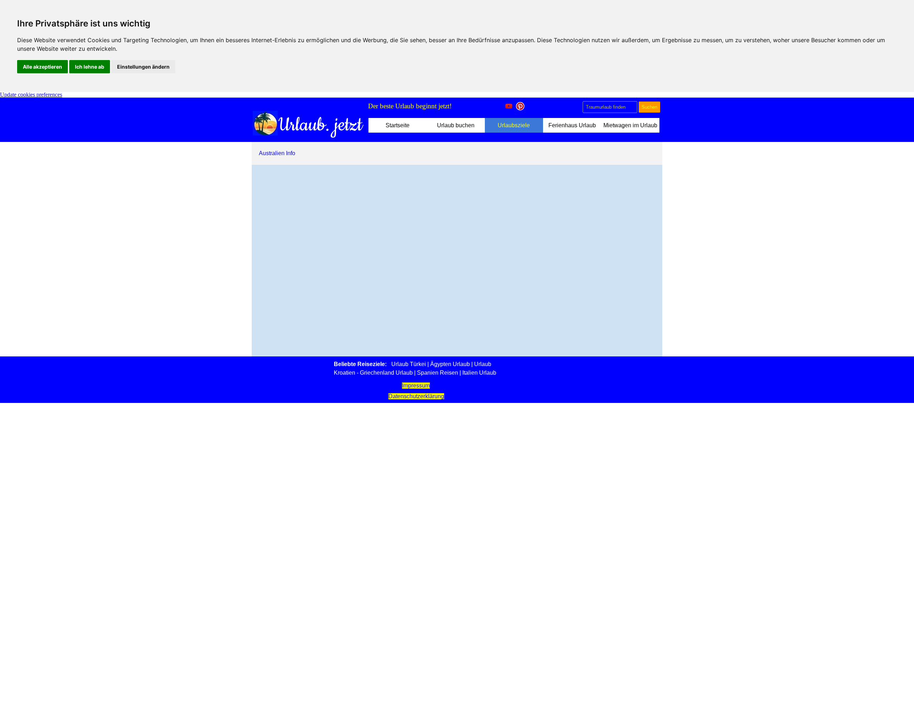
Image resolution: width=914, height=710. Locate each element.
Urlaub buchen (455, 125)
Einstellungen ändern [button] (143, 67)
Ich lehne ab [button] (89, 67)
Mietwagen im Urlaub (630, 125)
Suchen (649, 107)
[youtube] (508, 106)
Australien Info (277, 153)
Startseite (398, 125)
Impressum (416, 386)
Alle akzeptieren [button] (42, 67)
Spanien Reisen (437, 373)
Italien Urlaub (479, 373)
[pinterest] (520, 106)
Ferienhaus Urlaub (572, 125)
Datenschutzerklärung (416, 396)
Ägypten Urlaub (450, 364)
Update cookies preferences (31, 95)
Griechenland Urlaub (386, 373)
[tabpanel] (432, 106)
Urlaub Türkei (408, 364)
